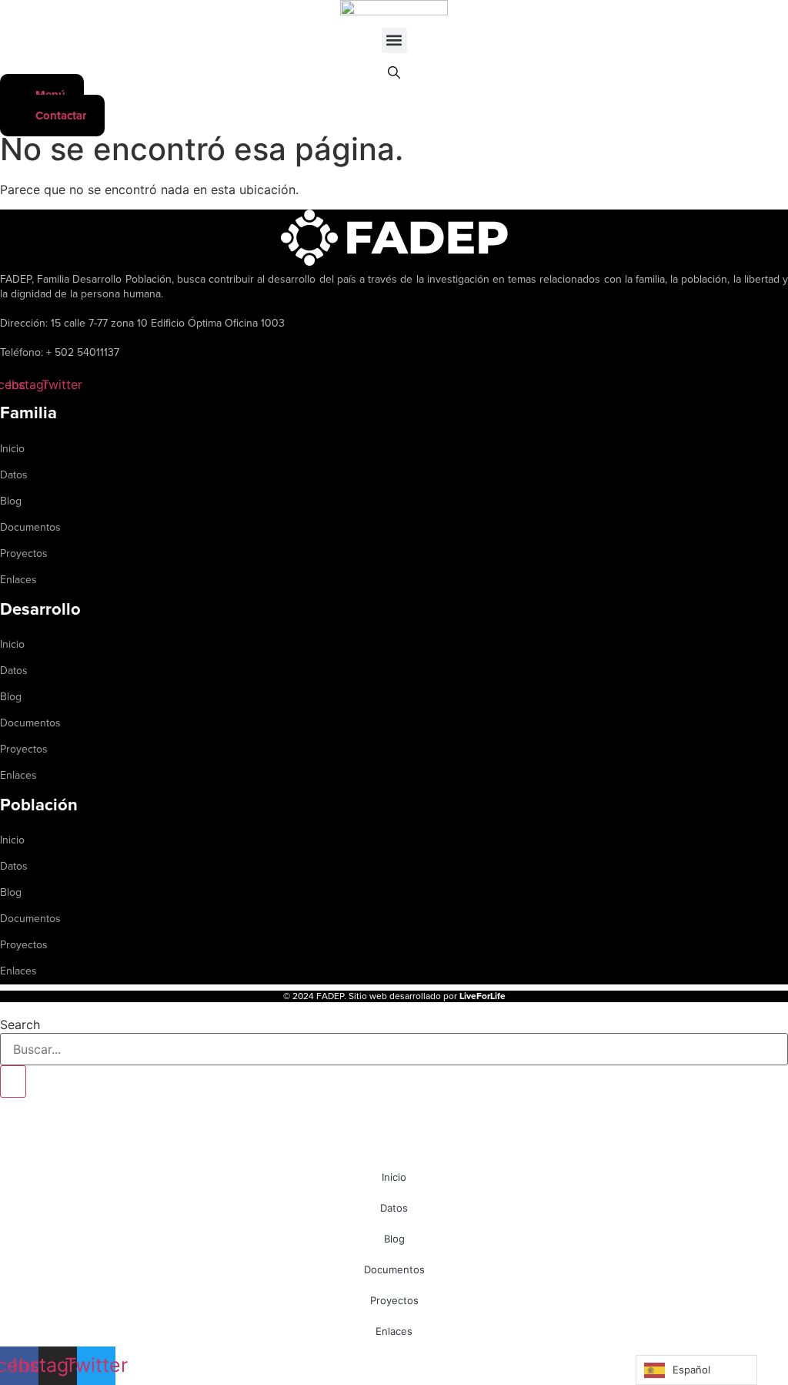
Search (20, 1024)
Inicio (12, 449)
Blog (11, 501)
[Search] (13, 1081)
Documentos (30, 527)
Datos (14, 475)
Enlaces (18, 580)
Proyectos (24, 553)
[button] (394, 40)
